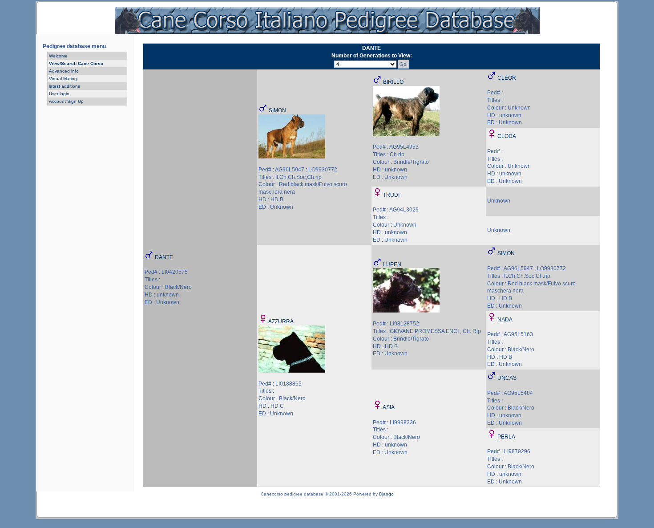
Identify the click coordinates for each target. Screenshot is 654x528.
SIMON (277, 110)
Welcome (58, 55)
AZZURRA (281, 321)
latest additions (64, 86)
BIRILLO (393, 82)
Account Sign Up (66, 101)
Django (386, 493)
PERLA (506, 437)
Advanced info (64, 71)
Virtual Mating (63, 78)
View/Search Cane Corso (76, 63)
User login (59, 93)
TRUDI (391, 195)
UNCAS (507, 378)
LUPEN (392, 264)
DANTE (164, 257)
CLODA (506, 136)
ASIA (389, 407)
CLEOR (506, 78)
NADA (505, 320)
